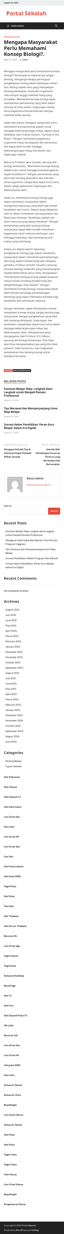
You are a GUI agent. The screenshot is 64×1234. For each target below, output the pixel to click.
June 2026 (11, 620)
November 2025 (14, 657)
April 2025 (11, 694)
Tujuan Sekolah (13, 766)
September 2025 (14, 667)
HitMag (35, 1230)
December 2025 (14, 651)
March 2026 (11, 635)
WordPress (21, 1230)
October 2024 (13, 725)
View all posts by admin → (40, 484)
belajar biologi (22, 370)
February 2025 (13, 704)
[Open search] (56, 25)
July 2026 (10, 614)
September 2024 (14, 730)
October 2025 (13, 662)
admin (25, 59)
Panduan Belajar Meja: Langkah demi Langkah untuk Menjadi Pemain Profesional (28, 392)
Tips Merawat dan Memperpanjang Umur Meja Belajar (31, 410)
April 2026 (11, 630)
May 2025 (10, 688)
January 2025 (12, 709)
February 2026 (13, 641)
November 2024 (14, 720)
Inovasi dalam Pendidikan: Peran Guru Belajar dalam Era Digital (29, 426)
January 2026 (12, 646)
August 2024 (12, 736)
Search (8, 505)
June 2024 (11, 741)
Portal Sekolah (26, 13)
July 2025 (10, 678)
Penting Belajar (11, 37)
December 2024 (14, 715)
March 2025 (11, 699)
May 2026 (10, 625)
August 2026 (12, 609)
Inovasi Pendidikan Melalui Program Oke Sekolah (31, 558)
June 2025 (11, 683)
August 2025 (12, 672)
